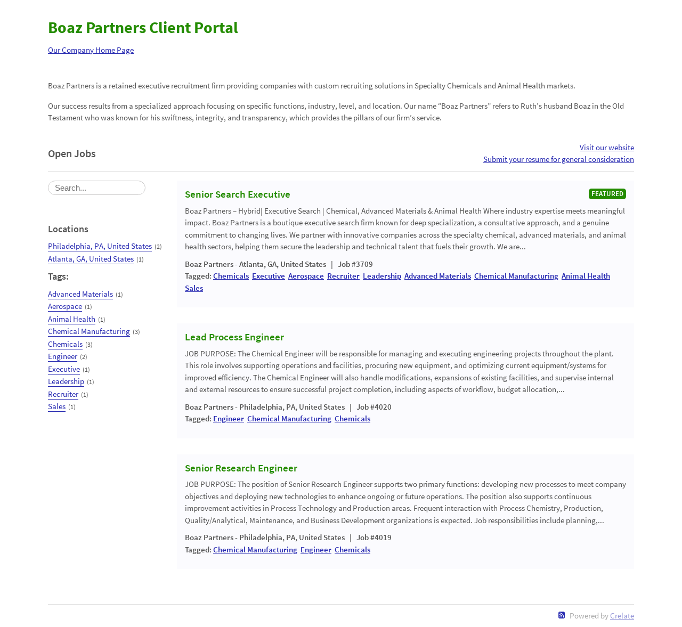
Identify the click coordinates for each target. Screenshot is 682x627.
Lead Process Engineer (234, 337)
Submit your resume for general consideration (558, 159)
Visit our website (607, 147)
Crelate (622, 615)
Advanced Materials (80, 294)
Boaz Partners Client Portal (143, 27)
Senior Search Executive (237, 194)
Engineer (62, 356)
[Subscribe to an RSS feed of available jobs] (562, 615)
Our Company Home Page (91, 50)
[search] (96, 188)
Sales (57, 406)
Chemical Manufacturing (89, 331)
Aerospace (65, 306)
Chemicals (65, 344)
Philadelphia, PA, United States (100, 246)
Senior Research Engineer (241, 468)
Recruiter (63, 394)
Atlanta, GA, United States (91, 259)
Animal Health (71, 319)
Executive (64, 369)
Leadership (66, 381)
